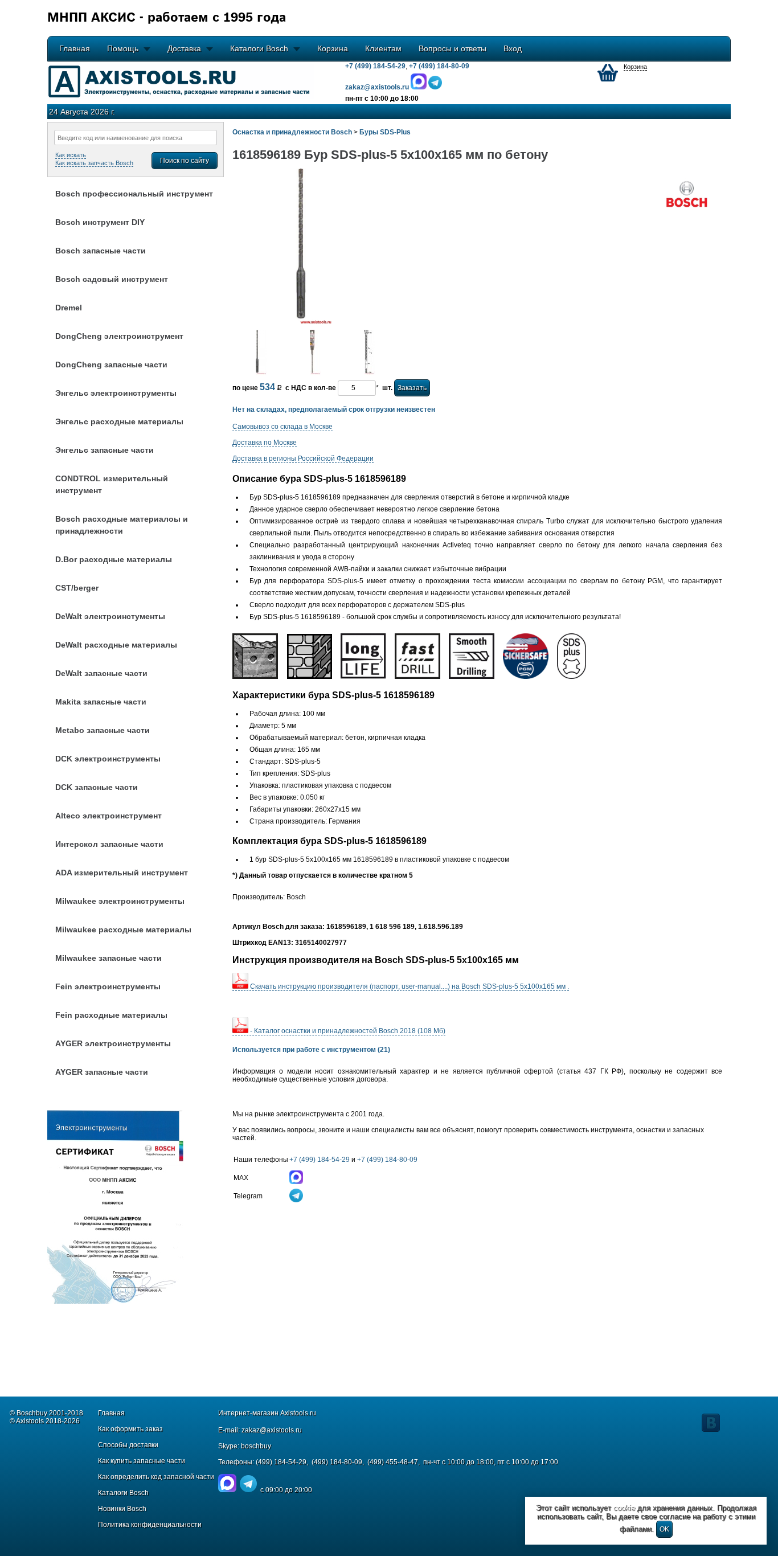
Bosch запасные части (100, 250)
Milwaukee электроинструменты (120, 901)
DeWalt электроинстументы (110, 616)
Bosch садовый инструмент (111, 279)
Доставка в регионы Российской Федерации (303, 458)
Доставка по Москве (264, 443)
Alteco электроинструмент (108, 815)
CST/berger (77, 587)
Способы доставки (128, 1445)
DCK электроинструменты (108, 758)
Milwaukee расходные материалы (123, 929)
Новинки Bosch (122, 1509)
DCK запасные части (96, 787)
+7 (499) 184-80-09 (439, 66)
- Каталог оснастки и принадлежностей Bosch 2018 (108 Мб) (346, 1031)
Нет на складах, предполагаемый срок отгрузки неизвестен (333, 409)
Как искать (70, 154)
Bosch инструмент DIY (100, 222)
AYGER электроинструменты (113, 1043)
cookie (624, 1508)
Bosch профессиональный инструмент (134, 193)
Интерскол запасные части (109, 844)
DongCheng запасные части (111, 364)
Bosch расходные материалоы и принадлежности (121, 524)
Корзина (332, 48)
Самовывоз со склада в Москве (282, 427)
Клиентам (383, 48)
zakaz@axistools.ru (271, 1430)
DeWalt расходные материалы (116, 644)
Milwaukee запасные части (108, 958)
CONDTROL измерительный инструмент (111, 484)
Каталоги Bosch (259, 48)
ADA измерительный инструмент (121, 872)
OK (664, 1529)
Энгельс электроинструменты (116, 393)
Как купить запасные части (141, 1461)
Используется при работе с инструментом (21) (311, 1050)
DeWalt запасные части (101, 673)
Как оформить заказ (130, 1429)
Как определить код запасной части (156, 1477)
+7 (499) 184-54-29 (375, 66)
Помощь (122, 48)
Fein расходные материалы (111, 1014)
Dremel (68, 307)
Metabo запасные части (102, 730)
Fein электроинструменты (108, 986)
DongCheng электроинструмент (119, 336)
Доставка (184, 48)
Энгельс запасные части (104, 449)
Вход (512, 48)
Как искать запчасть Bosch (94, 162)
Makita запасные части (100, 701)
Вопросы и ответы (452, 48)
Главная (74, 48)
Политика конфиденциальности (150, 1525)
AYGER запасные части (101, 1071)
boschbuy (256, 1446)
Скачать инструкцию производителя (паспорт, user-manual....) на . (408, 986)
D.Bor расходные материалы (113, 559)
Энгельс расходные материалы (119, 421)
